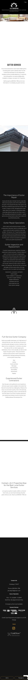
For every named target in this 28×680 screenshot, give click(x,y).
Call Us (7, 677)
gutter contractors (10, 237)
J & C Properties (14, 8)
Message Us (21, 677)
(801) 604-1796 (16, 588)
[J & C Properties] (14, 4)
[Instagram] (13, 628)
